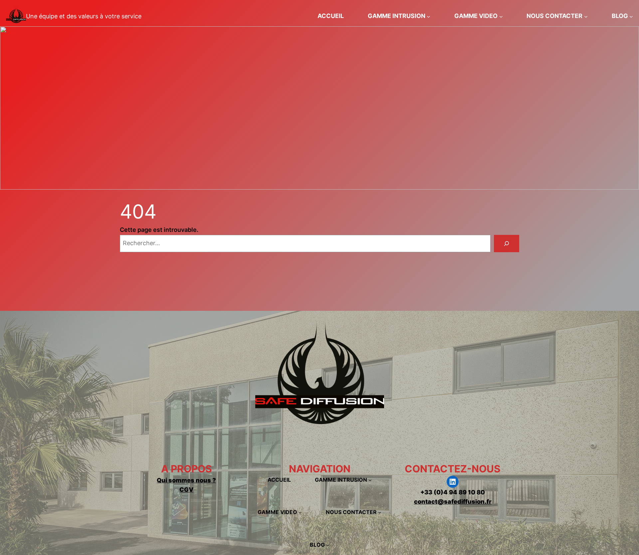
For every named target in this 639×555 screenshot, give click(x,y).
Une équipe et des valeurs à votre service (83, 16)
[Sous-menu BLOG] (631, 16)
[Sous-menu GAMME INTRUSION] (428, 16)
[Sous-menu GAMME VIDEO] (501, 16)
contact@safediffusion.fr (453, 501)
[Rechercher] (506, 243)
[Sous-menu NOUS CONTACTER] (586, 16)
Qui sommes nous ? (186, 480)
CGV (186, 489)
